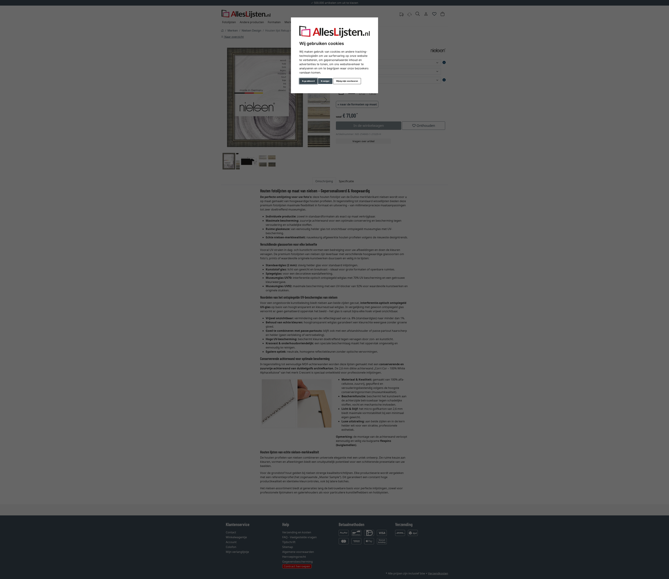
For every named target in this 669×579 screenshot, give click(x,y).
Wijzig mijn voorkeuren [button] (347, 81)
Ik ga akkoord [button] (308, 81)
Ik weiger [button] (325, 81)
